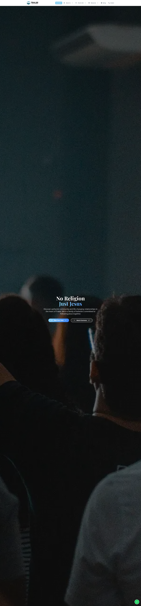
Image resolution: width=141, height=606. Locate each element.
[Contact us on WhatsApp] (137, 602)
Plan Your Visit (58, 320)
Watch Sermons (82, 320)
